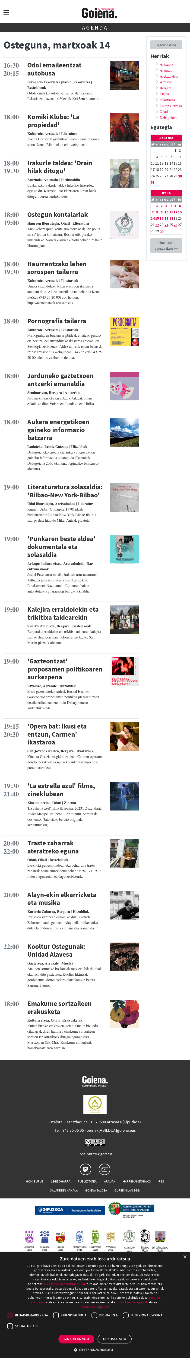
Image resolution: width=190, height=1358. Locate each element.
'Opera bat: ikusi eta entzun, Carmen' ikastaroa (57, 734)
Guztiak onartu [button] (76, 1339)
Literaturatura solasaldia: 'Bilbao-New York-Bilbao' (65, 491)
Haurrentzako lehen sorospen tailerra (57, 268)
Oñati (164, 111)
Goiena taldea (96, 1190)
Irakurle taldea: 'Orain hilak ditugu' (60, 167)
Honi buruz (35, 1181)
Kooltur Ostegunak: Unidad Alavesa (56, 950)
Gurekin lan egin (127, 1190)
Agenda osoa (166, 44)
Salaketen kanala (64, 1190)
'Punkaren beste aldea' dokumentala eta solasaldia (61, 547)
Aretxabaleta (169, 76)
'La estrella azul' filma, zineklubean (61, 790)
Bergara (165, 87)
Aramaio (166, 70)
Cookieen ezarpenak (133, 1302)
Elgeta (164, 93)
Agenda (95, 27)
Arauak (109, 1181)
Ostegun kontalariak (57, 214)
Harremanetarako (137, 1181)
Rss (161, 1181)
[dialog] (95, 1305)
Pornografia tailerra (56, 321)
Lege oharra (60, 1181)
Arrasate (166, 81)
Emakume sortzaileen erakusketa (59, 1007)
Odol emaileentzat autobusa (54, 69)
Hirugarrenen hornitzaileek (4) (65, 1284)
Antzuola (166, 64)
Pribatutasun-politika (95, 1307)
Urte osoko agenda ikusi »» (166, 245)
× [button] (185, 1257)
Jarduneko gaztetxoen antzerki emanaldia (60, 380)
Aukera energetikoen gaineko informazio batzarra (58, 430)
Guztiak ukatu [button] (114, 1339)
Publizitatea (87, 1181)
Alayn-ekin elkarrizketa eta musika (61, 899)
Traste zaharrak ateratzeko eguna (53, 847)
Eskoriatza (167, 99)
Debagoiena (168, 117)
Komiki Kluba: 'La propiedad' (53, 121)
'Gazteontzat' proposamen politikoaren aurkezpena (65, 669)
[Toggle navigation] (6, 13)
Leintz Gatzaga (171, 105)
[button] (95, 1349)
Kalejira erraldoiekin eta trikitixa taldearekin (63, 613)
